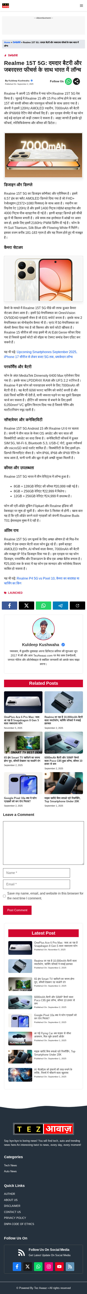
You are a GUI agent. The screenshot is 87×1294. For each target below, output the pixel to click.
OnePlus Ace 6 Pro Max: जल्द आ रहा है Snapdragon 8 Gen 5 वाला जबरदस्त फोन (21, 720)
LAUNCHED (15, 592)
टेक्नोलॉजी (16, 42)
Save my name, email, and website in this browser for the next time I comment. (45, 896)
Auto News (10, 1171)
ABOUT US (11, 1200)
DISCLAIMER (12, 1205)
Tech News (10, 1165)
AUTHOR (9, 1193)
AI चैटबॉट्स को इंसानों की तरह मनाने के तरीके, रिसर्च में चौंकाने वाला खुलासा (53, 1071)
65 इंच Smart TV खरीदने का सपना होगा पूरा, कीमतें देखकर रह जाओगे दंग (22, 759)
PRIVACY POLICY (15, 1217)
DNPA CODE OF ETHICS (19, 1224)
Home (7, 42)
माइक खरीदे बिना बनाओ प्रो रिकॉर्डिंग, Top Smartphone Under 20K (63, 800)
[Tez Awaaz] (5, 5)
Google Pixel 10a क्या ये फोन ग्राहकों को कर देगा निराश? (20, 800)
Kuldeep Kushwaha (18, 80)
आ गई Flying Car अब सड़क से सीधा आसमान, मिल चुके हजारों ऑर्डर (52, 1035)
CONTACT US (12, 1212)
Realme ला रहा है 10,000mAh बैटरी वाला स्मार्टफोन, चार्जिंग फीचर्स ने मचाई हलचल (64, 720)
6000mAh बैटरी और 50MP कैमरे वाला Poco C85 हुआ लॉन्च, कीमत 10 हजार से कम (63, 760)
